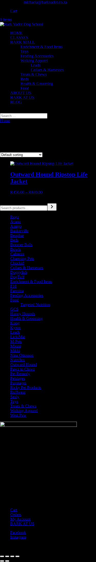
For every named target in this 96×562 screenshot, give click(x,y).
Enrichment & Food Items (41, 47)
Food (24, 88)
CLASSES (19, 37)
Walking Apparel (34, 60)
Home (5, 121)
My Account (20, 519)
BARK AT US (22, 97)
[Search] (52, 207)
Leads (35, 65)
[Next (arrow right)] (7, 561)
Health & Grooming (36, 83)
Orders (15, 514)
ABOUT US (20, 93)
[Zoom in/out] (2, 556)
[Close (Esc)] (17, 556)
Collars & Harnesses (47, 70)
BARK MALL (22, 42)
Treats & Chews (33, 74)
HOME (16, 33)
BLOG (16, 102)
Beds (24, 79)
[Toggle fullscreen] (7, 556)
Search (5, 201)
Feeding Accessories (37, 56)
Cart (13, 11)
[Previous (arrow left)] (2, 561)
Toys (24, 51)
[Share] (12, 556)
